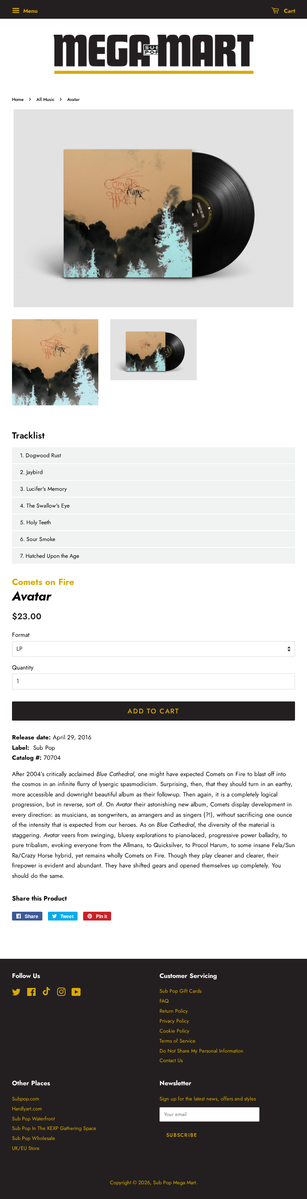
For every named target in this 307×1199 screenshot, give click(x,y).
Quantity (23, 667)
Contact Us (171, 1060)
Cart (288, 11)
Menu (30, 11)
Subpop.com (25, 1098)
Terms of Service (177, 1041)
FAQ (164, 1001)
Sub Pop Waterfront (33, 1118)
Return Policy (173, 1011)
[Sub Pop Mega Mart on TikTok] (46, 994)
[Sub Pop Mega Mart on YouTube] (76, 994)
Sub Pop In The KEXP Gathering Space (54, 1128)
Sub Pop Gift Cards (180, 991)
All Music (45, 99)
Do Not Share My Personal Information (201, 1051)
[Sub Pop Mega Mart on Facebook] (31, 994)
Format (21, 634)
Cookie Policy (174, 1031)
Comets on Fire (43, 581)
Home (18, 99)
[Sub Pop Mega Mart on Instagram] (61, 994)
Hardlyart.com (27, 1108)
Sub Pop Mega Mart (174, 1182)
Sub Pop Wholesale (33, 1138)
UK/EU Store (26, 1148)
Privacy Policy (174, 1021)
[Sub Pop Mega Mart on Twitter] (16, 994)
